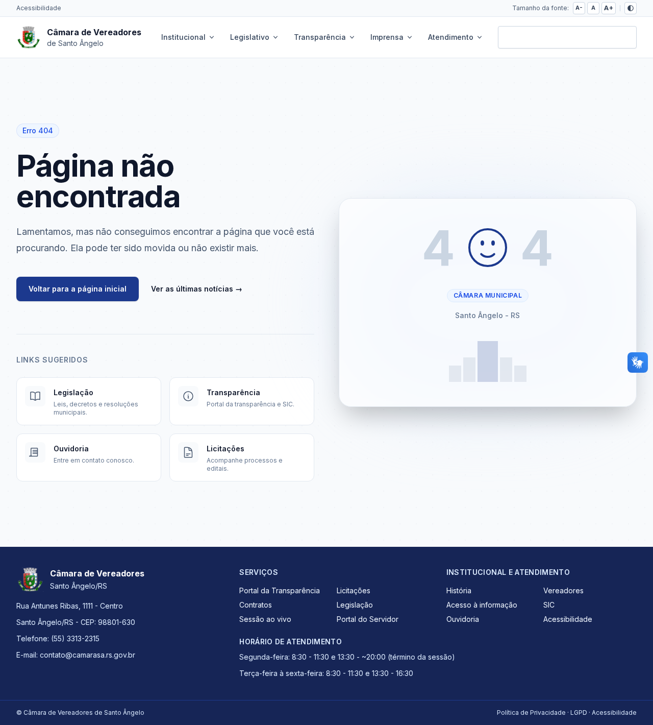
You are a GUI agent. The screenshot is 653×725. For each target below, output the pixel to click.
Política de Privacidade (531, 712)
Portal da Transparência (279, 590)
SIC (549, 604)
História (458, 590)
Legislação (355, 604)
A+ (608, 8)
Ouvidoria (462, 619)
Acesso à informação (481, 604)
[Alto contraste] (630, 8)
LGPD (578, 712)
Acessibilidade (38, 8)
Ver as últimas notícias (196, 288)
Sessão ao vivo (265, 619)
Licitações (353, 590)
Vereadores (563, 590)
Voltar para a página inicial (78, 288)
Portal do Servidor (367, 619)
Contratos (255, 604)
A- (579, 7)
